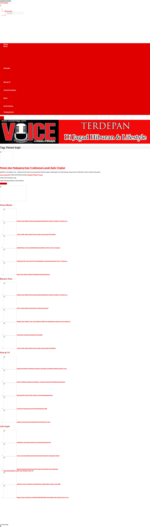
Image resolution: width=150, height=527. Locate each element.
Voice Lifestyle (4, 175)
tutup (2, 117)
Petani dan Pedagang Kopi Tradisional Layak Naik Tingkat (32, 167)
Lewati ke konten (5, 1)
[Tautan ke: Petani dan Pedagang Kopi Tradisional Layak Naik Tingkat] (6, 163)
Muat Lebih (3, 183)
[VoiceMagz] (4, 3)
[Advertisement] (75, 30)
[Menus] (0, 4)
